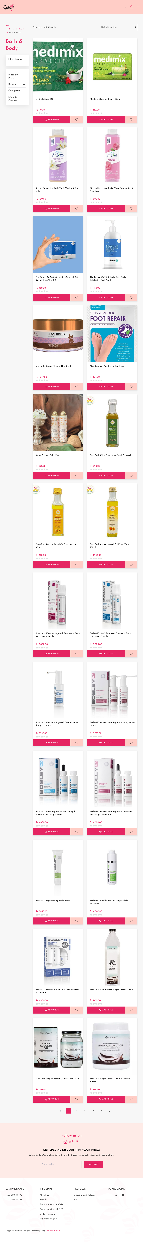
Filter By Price (13, 76)
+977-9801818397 (14, 1200)
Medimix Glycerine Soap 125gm (105, 99)
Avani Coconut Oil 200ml (47, 455)
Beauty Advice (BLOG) (51, 1204)
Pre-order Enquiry (48, 1219)
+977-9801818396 (14, 1195)
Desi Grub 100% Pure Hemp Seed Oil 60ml (110, 455)
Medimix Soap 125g (45, 99)
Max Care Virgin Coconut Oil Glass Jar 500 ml (58, 1079)
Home (8, 26)
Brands (12, 84)
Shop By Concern (12, 99)
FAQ (76, 1200)
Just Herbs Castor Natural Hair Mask (53, 366)
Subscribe (93, 1164)
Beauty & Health (17, 29)
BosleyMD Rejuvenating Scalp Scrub (53, 901)
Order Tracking (47, 1214)
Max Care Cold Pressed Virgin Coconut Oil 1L (112, 990)
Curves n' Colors (53, 1231)
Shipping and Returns (84, 1195)
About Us (44, 1195)
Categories (14, 90)
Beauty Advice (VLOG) (51, 1209)
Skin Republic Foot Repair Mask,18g (107, 366)
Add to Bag (53, 119)
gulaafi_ (74, 1141)
